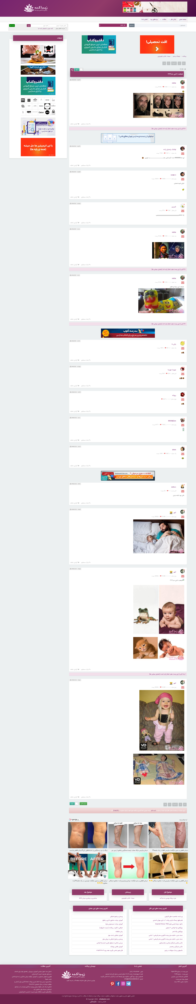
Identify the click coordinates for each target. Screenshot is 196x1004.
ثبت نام (153, 810)
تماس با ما (145, 19)
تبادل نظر (173, 19)
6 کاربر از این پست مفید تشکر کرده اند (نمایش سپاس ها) (168, 129)
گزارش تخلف (74, 124)
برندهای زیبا (154, 19)
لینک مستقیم (85, 124)
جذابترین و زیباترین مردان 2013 (88, 898)
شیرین (174, 207)
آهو (175, 513)
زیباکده (184, 56)
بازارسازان (93, 1001)
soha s (173, 487)
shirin (174, 450)
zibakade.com (104, 999)
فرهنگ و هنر (176, 56)
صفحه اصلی (182, 19)
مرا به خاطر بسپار (60, 28)
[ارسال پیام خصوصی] (183, 87)
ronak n (173, 175)
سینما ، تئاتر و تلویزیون (164, 56)
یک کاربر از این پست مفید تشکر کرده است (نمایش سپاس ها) (167, 674)
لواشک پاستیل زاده (169, 149)
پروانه (174, 395)
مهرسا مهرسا (172, 370)
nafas (174, 83)
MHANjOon (172, 421)
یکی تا (174, 344)
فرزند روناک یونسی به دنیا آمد (168, 898)
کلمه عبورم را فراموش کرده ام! (45, 28)
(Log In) (116, 810)
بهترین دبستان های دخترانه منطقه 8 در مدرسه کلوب (80, 980)
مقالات (164, 19)
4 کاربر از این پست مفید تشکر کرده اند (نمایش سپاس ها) (168, 324)
